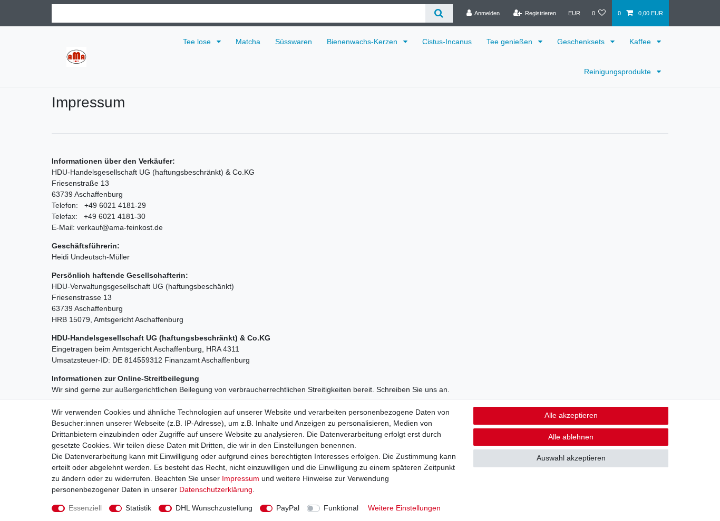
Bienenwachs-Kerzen (363, 41)
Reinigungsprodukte (618, 71)
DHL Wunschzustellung (214, 508)
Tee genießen (510, 41)
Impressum (240, 478)
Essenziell (85, 508)
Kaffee (641, 41)
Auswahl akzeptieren (571, 458)
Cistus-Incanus (447, 41)
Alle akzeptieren (571, 415)
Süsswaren (293, 41)
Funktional (341, 508)
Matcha (248, 41)
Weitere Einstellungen (404, 508)
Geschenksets (582, 41)
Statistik (138, 508)
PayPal (287, 508)
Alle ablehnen (570, 437)
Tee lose (198, 41)
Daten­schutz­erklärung (215, 489)
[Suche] (438, 13)
